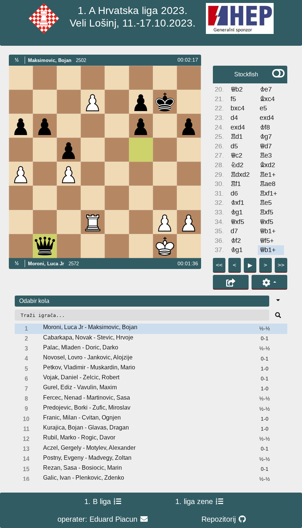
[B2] (45, 222)
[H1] (189, 246)
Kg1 (237, 212)
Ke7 (266, 89)
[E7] (117, 102)
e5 (263, 108)
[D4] (93, 174)
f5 (233, 99)
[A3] (21, 198)
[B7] (45, 102)
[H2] (189, 222)
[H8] (189, 78)
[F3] (141, 198)
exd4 (267, 118)
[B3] (45, 198)
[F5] (141, 150)
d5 (234, 146)
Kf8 (265, 127)
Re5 (266, 203)
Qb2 (237, 89)
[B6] (45, 126)
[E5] (117, 150)
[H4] (189, 174)
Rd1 (237, 137)
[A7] (21, 102)
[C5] (69, 150)
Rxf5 (266, 212)
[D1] (93, 246)
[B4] (45, 174)
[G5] (165, 150)
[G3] (165, 198)
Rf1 (236, 184)
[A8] (21, 78)
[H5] (189, 150)
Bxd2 (267, 165)
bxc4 (238, 108)
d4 (234, 118)
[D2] (93, 222)
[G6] (165, 126)
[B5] (45, 150)
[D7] (93, 102)
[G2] (165, 222)
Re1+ (268, 175)
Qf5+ (267, 241)
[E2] (117, 222)
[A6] (21, 126)
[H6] (189, 126)
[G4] (165, 174)
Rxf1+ (268, 193)
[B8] (45, 78)
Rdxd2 (240, 175)
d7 (234, 231)
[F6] (141, 126)
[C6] (69, 126)
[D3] (93, 198)
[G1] (165, 246)
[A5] (21, 150)
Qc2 (236, 155)
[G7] (165, 102)
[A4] (21, 174)
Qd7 (266, 146)
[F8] (141, 78)
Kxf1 (237, 203)
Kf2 (236, 241)
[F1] (141, 246)
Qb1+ (268, 231)
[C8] (69, 78)
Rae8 (267, 184)
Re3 (266, 155)
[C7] (69, 102)
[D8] (93, 78)
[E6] (117, 126)
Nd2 (237, 165)
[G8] (165, 78)
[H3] (189, 198)
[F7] (141, 102)
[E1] (117, 246)
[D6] (93, 126)
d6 (234, 193)
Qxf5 (237, 222)
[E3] (117, 198)
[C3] (69, 198)
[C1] (69, 246)
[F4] (141, 174)
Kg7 (266, 137)
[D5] (93, 150)
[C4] (69, 174)
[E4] (117, 174)
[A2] (21, 222)
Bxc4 (267, 99)
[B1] (45, 246)
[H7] (189, 102)
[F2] (141, 222)
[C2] (69, 222)
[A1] (21, 246)
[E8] (117, 78)
